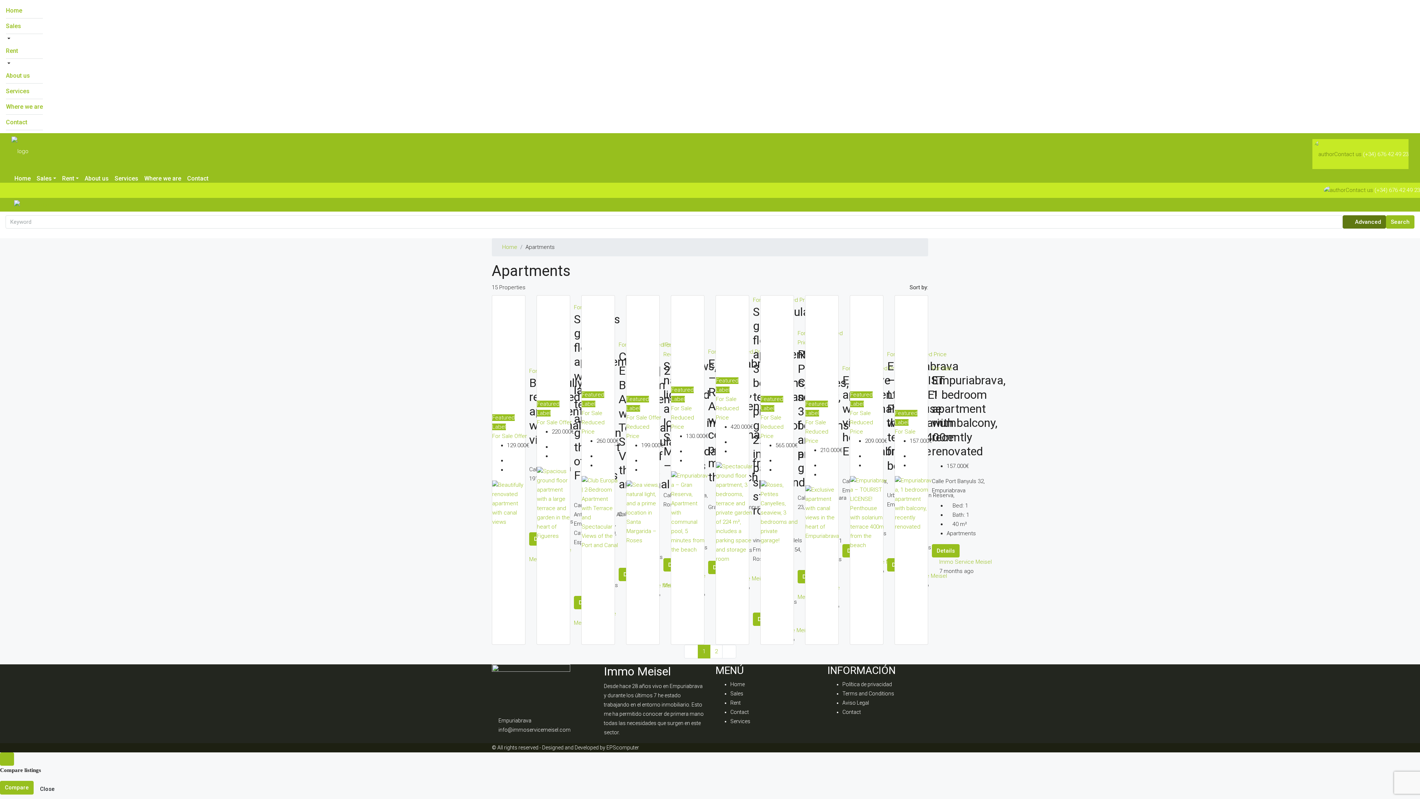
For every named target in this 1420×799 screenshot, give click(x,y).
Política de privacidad (867, 684)
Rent (12, 50)
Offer (520, 436)
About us (18, 75)
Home (14, 10)
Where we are (24, 106)
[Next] (729, 651)
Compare (17, 787)
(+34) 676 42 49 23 (1386, 154)
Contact (16, 122)
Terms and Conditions (868, 694)
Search (1400, 222)
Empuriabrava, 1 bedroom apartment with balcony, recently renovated (968, 415)
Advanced (1367, 222)
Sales (13, 26)
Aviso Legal (855, 703)
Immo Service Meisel (965, 562)
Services (18, 91)
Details (946, 550)
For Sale (503, 436)
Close (47, 789)
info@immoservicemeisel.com (534, 730)
